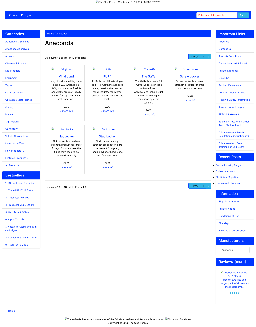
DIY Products (12, 70)
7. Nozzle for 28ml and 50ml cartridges (21, 228)
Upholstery (11, 128)
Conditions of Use (229, 215)
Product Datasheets (230, 85)
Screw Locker (189, 76)
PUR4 (107, 76)
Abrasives (10, 56)
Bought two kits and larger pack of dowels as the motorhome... (235, 283)
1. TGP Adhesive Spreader (19, 183)
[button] (247, 318)
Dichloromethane (225, 171)
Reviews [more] (232, 261)
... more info (66, 110)
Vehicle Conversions (16, 136)
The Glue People (138, 322)
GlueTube (224, 77)
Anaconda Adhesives (17, 48)
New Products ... (14, 150)
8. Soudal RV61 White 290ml (21, 237)
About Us (224, 41)
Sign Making (12, 121)
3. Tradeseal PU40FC (17, 197)
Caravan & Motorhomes (18, 99)
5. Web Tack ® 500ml (17, 212)
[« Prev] (194, 56)
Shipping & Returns (229, 201)
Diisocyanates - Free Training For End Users (231, 145)
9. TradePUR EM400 (16, 244)
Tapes (8, 85)
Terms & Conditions (230, 56)
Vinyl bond (66, 76)
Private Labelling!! (229, 70)
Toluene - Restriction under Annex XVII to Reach (234, 123)
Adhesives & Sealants (17, 41)
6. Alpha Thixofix (14, 219)
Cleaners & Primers (16, 63)
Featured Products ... (16, 157)
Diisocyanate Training (228, 183)
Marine (9, 114)
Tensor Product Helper (231, 107)
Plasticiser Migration (227, 177)
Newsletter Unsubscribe (232, 230)
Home (14, 15)
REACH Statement (229, 114)
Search (243, 15)
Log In (27, 15)
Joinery (9, 107)
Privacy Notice (227, 208)
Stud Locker (107, 136)
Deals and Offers (14, 143)
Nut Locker (66, 136)
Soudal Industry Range (228, 165)
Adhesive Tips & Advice (232, 92)
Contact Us (225, 48)
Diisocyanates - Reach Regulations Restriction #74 (234, 134)
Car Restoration (14, 92)
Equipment (11, 77)
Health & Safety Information (234, 99)
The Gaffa (148, 76)
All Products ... (13, 165)
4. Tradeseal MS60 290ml (19, 204)
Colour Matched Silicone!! (233, 63)
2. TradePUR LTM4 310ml (19, 190)
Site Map (224, 223)
